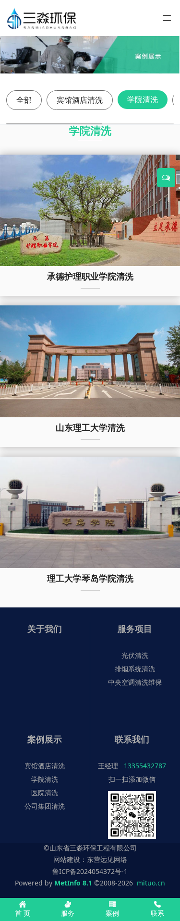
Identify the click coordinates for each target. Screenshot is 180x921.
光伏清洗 (134, 655)
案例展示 (44, 739)
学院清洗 (142, 99)
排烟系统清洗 (135, 668)
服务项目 (135, 628)
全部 (24, 100)
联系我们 (132, 739)
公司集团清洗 (44, 806)
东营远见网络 (107, 859)
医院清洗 (44, 792)
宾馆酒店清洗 (80, 100)
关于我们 (44, 628)
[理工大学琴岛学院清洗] (90, 511)
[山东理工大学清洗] (90, 360)
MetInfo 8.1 (73, 882)
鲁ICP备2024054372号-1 (90, 871)
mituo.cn (151, 882)
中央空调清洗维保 (135, 682)
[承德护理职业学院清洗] (90, 209)
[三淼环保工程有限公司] (40, 18)
